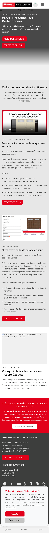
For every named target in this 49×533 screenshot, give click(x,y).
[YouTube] (18, 484)
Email (25, 530)
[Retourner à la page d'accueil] (17, 5)
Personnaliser (15, 520)
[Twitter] (11, 484)
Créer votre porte (23, 426)
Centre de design (13, 45)
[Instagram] (37, 484)
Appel (9, 530)
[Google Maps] (43, 484)
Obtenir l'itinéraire (14, 457)
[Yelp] (25, 484)
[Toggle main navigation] (42, 4)
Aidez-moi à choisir (14, 39)
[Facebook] (5, 484)
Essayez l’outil (11, 202)
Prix (41, 530)
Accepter (15, 514)
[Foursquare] (31, 484)
